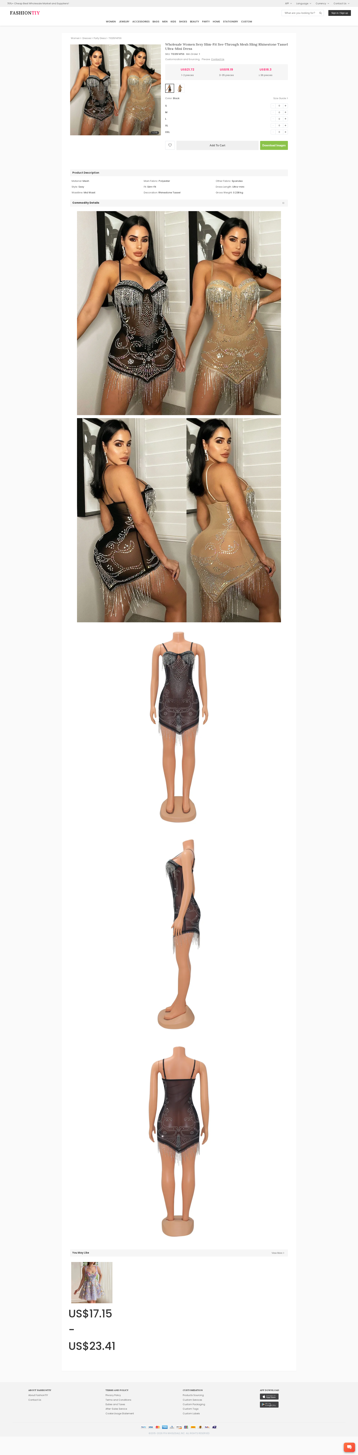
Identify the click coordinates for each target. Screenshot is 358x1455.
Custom (246, 21)
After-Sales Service (116, 1408)
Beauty (194, 21)
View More (277, 1253)
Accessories (141, 21)
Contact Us (217, 59)
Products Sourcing (193, 1395)
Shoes (183, 21)
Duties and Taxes (115, 1404)
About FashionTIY (38, 1395)
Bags (156, 21)
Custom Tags (191, 1408)
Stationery (230, 21)
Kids (173, 21)
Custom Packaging (194, 1404)
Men (165, 21)
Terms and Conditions (118, 1399)
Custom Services (192, 1399)
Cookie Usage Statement (120, 1413)
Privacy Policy (113, 1395)
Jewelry (124, 21)
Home (216, 21)
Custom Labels (191, 1413)
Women (111, 21)
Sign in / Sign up (339, 13)
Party (206, 21)
